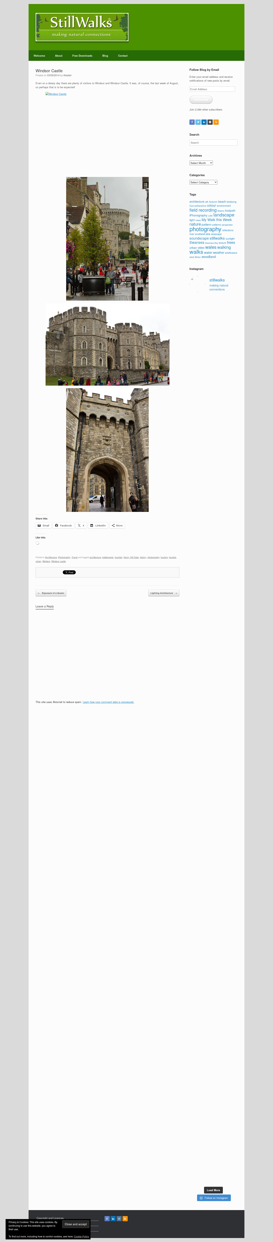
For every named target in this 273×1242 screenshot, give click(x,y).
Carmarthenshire (197, 205)
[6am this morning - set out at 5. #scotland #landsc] (219, 978)
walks (196, 251)
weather (218, 252)
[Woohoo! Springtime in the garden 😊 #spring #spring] (194, 561)
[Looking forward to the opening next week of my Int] (194, 870)
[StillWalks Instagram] (119, 1218)
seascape (216, 234)
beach (222, 201)
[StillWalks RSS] (216, 122)
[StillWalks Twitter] (198, 122)
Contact (123, 55)
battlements (108, 557)
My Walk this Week (217, 219)
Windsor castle (58, 561)
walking (224, 247)
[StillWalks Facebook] (192, 122)
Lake (210, 215)
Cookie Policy (81, 1236)
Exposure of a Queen (51, 592)
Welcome (39, 55)
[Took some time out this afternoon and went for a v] (219, 583)
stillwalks (217, 238)
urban (38, 561)
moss (198, 220)
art (206, 201)
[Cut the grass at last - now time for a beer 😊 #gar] (232, 980)
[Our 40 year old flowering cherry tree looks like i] (219, 417)
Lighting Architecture (163, 592)
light (192, 220)
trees (231, 242)
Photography (64, 557)
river (191, 234)
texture (222, 242)
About (58, 55)
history (143, 557)
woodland (209, 256)
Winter (198, 257)
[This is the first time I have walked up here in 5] (194, 326)
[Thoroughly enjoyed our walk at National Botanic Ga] (232, 331)
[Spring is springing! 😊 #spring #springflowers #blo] (194, 1093)
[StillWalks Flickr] (210, 122)
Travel (75, 557)
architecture (95, 557)
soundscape (199, 238)
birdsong (231, 201)
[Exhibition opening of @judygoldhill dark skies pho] (219, 876)
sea (208, 234)
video (201, 247)
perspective (227, 224)
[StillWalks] (82, 27)
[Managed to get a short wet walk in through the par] (207, 863)
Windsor (46, 561)
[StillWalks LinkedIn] (204, 122)
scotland (200, 234)
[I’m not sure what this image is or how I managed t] (232, 883)
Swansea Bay (211, 242)
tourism (164, 557)
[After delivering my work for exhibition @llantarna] (232, 1128)
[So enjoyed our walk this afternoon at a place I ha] (207, 631)
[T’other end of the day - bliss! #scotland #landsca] (207, 983)
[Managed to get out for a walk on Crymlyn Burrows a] (207, 1113)
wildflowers (231, 252)
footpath (230, 210)
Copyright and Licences (50, 1218)
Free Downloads (82, 55)
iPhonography (198, 215)
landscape (223, 214)
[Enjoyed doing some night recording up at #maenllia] (194, 1015)
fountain (118, 557)
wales (210, 247)
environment (224, 205)
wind (191, 257)
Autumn (213, 201)
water (208, 252)
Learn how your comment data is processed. (108, 702)
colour (211, 205)
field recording (203, 210)
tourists (172, 557)
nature (195, 224)
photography (153, 557)
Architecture (51, 557)
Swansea (196, 242)
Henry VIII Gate (131, 557)
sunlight (230, 238)
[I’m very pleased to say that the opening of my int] (232, 674)
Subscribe (201, 100)
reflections (227, 230)
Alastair (67, 75)
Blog (105, 55)
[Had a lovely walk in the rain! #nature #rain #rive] (207, 314)
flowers (220, 210)
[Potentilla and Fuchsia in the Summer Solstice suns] (219, 1107)
